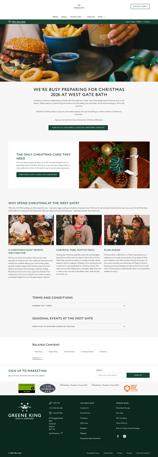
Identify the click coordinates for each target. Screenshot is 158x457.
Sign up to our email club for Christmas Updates (78, 128)
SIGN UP (138, 375)
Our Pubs (119, 413)
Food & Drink (85, 413)
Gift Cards (84, 423)
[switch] (66, 26)
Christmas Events (87, 351)
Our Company (121, 418)
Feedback (83, 428)
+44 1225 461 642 (55, 408)
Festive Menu (53, 351)
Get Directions (54, 433)
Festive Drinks (69, 351)
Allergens (83, 433)
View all (36, 358)
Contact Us (84, 408)
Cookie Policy (108, 453)
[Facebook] (118, 436)
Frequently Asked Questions (90, 438)
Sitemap (129, 453)
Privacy (120, 453)
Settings (118, 26)
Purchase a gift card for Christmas (38, 175)
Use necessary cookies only (138, 14)
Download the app (123, 408)
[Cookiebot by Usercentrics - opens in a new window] (15, 26)
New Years (38, 351)
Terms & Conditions (143, 453)
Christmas (103, 351)
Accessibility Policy (93, 453)
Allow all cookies (139, 6)
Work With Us (121, 423)
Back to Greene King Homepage (128, 428)
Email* (99, 370)
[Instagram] (124, 436)
